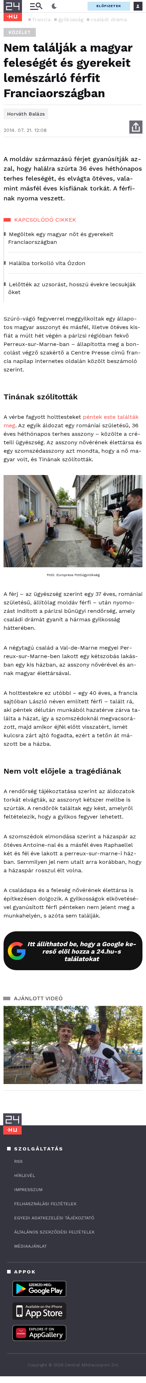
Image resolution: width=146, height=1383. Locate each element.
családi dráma (109, 19)
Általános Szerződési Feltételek (54, 1232)
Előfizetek (108, 6)
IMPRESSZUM (28, 1189)
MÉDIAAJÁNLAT (30, 1246)
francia (42, 19)
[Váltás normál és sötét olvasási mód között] (54, 6)
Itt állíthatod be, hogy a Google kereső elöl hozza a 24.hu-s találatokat (81, 951)
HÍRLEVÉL (24, 1175)
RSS (18, 1161)
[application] (73, 1045)
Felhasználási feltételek (45, 1203)
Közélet (20, 32)
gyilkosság (70, 19)
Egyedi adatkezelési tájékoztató (54, 1217)
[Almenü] (36, 6)
